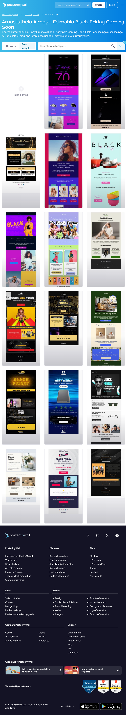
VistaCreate (11, 636)
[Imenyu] (122, 5)
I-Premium (95, 560)
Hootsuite (44, 640)
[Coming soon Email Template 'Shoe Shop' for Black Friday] (106, 249)
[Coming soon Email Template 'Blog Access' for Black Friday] (21, 170)
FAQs (71, 644)
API (69, 648)
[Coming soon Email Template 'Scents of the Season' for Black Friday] (21, 486)
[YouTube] (117, 535)
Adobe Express (13, 640)
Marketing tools (57, 572)
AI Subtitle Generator (98, 598)
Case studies (12, 564)
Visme (42, 632)
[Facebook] (88, 535)
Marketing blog (13, 610)
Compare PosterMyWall (17, 624)
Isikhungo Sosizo (76, 636)
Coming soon (32, 14)
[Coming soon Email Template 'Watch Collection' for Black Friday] (63, 91)
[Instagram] (97, 535)
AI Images (57, 614)
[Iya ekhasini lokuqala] (13, 5)
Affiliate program (13, 568)
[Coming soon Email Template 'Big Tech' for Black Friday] (106, 91)
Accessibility (74, 640)
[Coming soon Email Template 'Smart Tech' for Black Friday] (63, 328)
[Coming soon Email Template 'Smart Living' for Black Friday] (21, 407)
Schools (94, 572)
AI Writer (57, 610)
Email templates (10, 14)
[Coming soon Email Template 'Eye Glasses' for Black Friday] (106, 407)
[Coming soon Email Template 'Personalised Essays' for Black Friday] (106, 486)
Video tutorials (12, 598)
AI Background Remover (99, 606)
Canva (8, 632)
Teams (93, 568)
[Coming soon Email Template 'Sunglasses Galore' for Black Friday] (63, 170)
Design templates (58, 556)
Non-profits (96, 576)
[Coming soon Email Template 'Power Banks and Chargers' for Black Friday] (63, 407)
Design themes (57, 568)
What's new (11, 560)
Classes (9, 602)
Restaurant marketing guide (19, 614)
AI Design (57, 598)
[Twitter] (107, 535)
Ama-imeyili (25, 46)
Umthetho (73, 652)
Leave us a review (14, 572)
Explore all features (59, 576)
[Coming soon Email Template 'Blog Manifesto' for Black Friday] (63, 486)
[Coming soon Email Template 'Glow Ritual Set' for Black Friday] (106, 328)
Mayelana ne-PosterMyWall (19, 556)
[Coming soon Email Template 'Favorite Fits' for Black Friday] (63, 249)
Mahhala (94, 556)
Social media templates (61, 564)
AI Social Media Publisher (65, 602)
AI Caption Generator (98, 614)
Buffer (42, 636)
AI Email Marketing (61, 606)
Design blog (11, 606)
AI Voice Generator (97, 602)
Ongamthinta (74, 632)
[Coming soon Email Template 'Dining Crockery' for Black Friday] (106, 170)
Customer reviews (14, 580)
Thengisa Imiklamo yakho (18, 576)
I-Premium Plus (98, 564)
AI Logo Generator (96, 610)
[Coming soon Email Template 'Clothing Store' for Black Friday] (21, 249)
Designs (11, 46)
